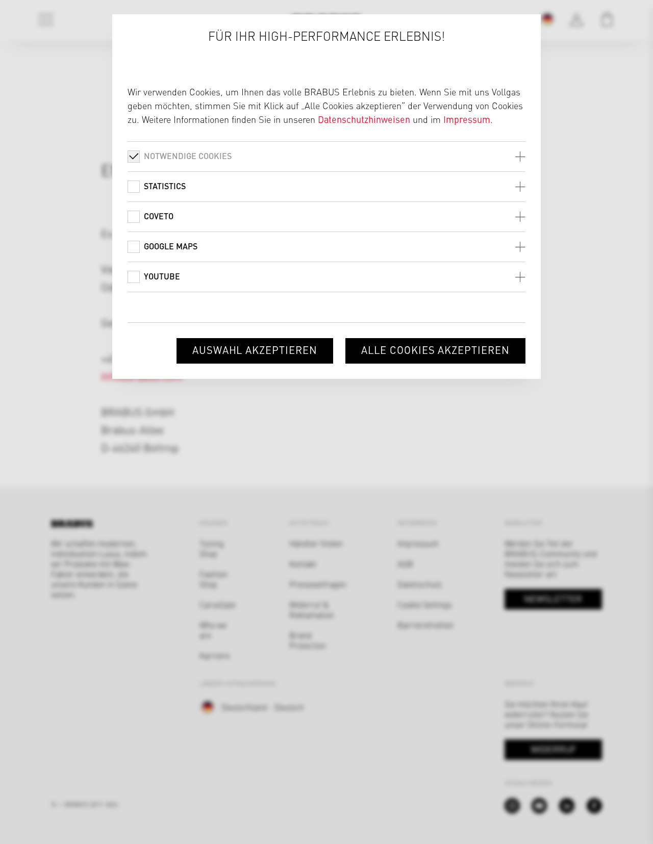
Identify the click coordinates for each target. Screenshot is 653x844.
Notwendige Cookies (188, 156)
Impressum (466, 119)
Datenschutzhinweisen (364, 119)
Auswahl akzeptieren (254, 349)
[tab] (326, 156)
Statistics (165, 186)
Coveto (158, 216)
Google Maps (170, 246)
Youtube (162, 276)
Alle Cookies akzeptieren (435, 349)
